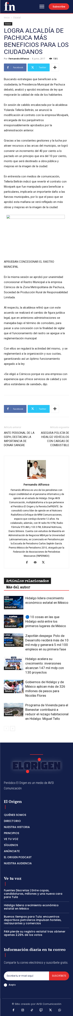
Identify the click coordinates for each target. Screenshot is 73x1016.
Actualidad (10, 607)
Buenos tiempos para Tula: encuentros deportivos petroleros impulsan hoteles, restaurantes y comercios (32, 920)
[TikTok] (32, 1010)
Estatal (17, 17)
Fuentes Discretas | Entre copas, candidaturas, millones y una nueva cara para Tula (33, 893)
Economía (9, 645)
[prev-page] (6, 728)
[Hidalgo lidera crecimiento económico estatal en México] (13, 602)
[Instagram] (22, 1010)
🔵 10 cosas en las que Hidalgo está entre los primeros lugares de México (45, 621)
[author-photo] (36, 478)
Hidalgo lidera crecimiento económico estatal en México (31, 907)
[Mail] (36, 562)
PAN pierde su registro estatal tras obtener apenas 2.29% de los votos (34, 933)
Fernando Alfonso (19, 58)
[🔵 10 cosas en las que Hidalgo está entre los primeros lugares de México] (13, 621)
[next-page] (12, 728)
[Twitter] (44, 562)
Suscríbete (59, 975)
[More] (55, 67)
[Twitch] (41, 1010)
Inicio (7, 17)
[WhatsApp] (59, 1010)
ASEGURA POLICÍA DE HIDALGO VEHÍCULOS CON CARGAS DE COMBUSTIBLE (55, 439)
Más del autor (18, 587)
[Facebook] (28, 562)
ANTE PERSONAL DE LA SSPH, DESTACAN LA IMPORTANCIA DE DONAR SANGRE (19, 439)
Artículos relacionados (27, 581)
